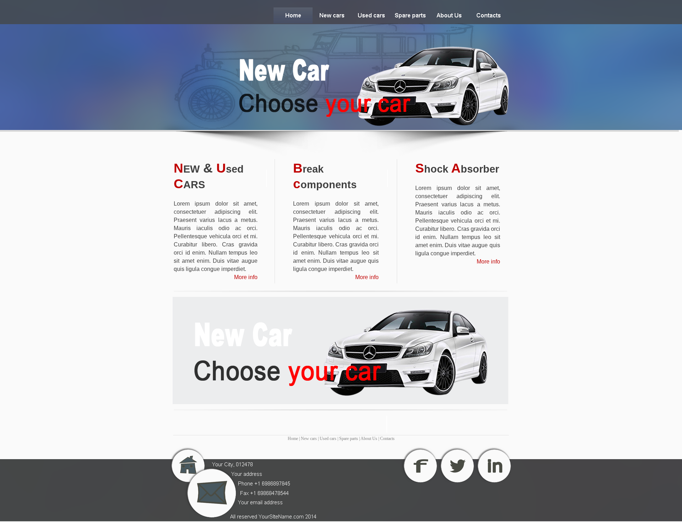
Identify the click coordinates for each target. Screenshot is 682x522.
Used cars (328, 438)
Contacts (387, 438)
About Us (369, 438)
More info (246, 277)
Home (293, 438)
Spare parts (348, 438)
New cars (309, 438)
